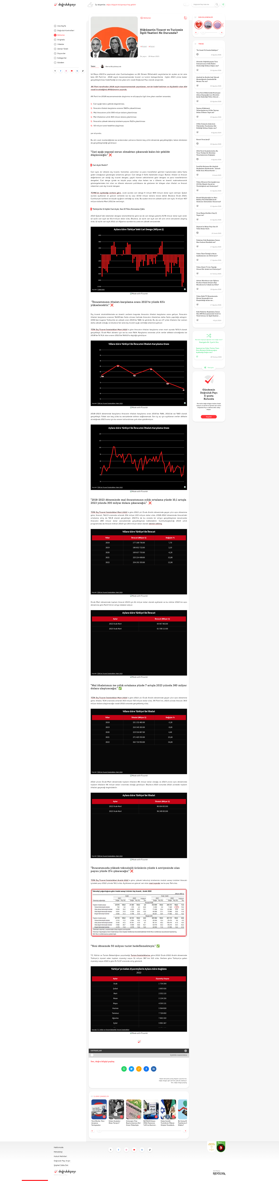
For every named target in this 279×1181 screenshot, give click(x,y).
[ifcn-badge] (211, 1146)
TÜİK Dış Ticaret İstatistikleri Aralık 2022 (109, 880)
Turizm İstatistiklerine (141, 955)
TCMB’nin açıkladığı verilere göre (106, 192)
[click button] (216, 4)
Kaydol (209, 417)
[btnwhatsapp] (124, 1069)
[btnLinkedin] (153, 1069)
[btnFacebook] (146, 1069)
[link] (70, 26)
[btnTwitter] (131, 1069)
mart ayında (154, 883)
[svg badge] (221, 1146)
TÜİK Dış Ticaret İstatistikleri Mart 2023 (109, 329)
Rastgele (211, 367)
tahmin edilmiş (155, 523)
